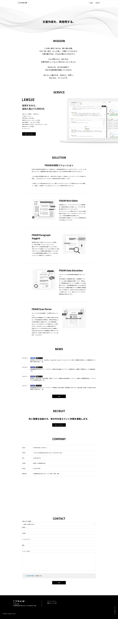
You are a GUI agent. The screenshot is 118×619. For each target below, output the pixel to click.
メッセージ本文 (26, 551)
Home (91, 3)
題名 (23, 545)
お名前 (24, 533)
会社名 (24, 527)
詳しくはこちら (29, 134)
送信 (59, 583)
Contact (97, 2)
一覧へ (59, 396)
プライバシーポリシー (52, 601)
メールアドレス (26, 539)
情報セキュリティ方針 (52, 603)
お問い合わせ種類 (27, 521)
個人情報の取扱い (30, 576)
